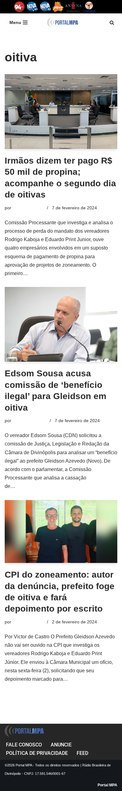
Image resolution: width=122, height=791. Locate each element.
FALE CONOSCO (24, 745)
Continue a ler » (46, 273)
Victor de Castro (28, 207)
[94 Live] (19, 6)
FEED (82, 753)
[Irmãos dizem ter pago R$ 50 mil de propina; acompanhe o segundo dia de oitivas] (61, 111)
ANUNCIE (61, 745)
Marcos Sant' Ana (30, 420)
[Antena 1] (73, 6)
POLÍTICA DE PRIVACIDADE (37, 753)
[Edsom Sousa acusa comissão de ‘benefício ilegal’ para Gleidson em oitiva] (61, 324)
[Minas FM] (58, 6)
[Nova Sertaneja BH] (32, 6)
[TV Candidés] (89, 6)
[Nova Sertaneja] (45, 6)
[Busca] (111, 22)
